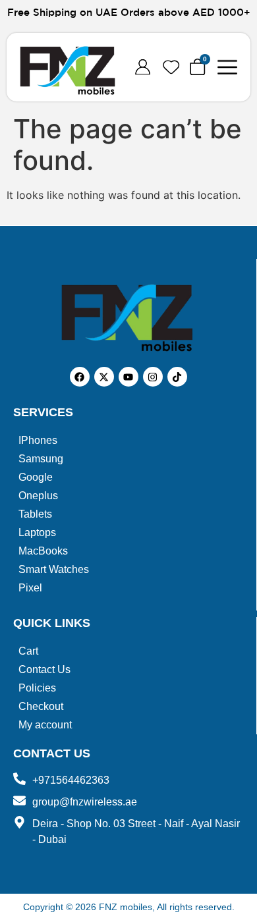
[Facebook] (80, 377)
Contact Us (44, 669)
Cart (28, 651)
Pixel (30, 587)
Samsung (40, 458)
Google (35, 477)
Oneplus (38, 495)
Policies (37, 687)
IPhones (37, 440)
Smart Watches (53, 569)
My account (45, 724)
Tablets (35, 514)
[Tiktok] (177, 377)
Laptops (37, 532)
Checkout (40, 706)
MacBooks (43, 551)
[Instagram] (153, 377)
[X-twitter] (104, 377)
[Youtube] (128, 377)
